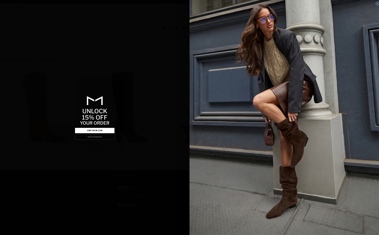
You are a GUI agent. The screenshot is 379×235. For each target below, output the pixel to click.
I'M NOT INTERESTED (95, 137)
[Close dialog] (377, 3)
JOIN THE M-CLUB (95, 130)
